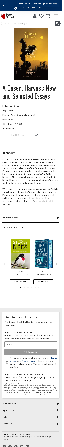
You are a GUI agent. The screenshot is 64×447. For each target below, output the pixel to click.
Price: (7, 119)
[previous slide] (3, 5)
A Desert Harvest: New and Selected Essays (29, 92)
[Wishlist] (41, 16)
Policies (6, 434)
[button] (38, 3)
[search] (58, 23)
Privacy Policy (38, 392)
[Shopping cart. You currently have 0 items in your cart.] (48, 16)
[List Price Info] (3, 124)
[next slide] (56, 264)
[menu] (56, 15)
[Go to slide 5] (35, 287)
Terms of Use (18, 434)
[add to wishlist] (36, 135)
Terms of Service (49, 392)
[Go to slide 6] (38, 287)
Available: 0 (8, 128)
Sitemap (29, 434)
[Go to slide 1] (20, 287)
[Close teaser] (15, 8)
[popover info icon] (34, 115)
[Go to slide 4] (31, 287)
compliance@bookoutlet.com (45, 394)
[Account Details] (34, 16)
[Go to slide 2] (24, 287)
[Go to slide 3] (28, 287)
